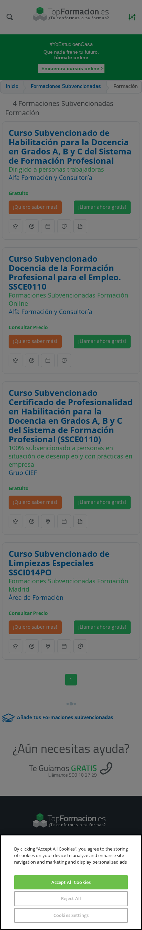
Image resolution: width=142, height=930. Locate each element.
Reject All (71, 898)
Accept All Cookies (71, 882)
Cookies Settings (71, 915)
